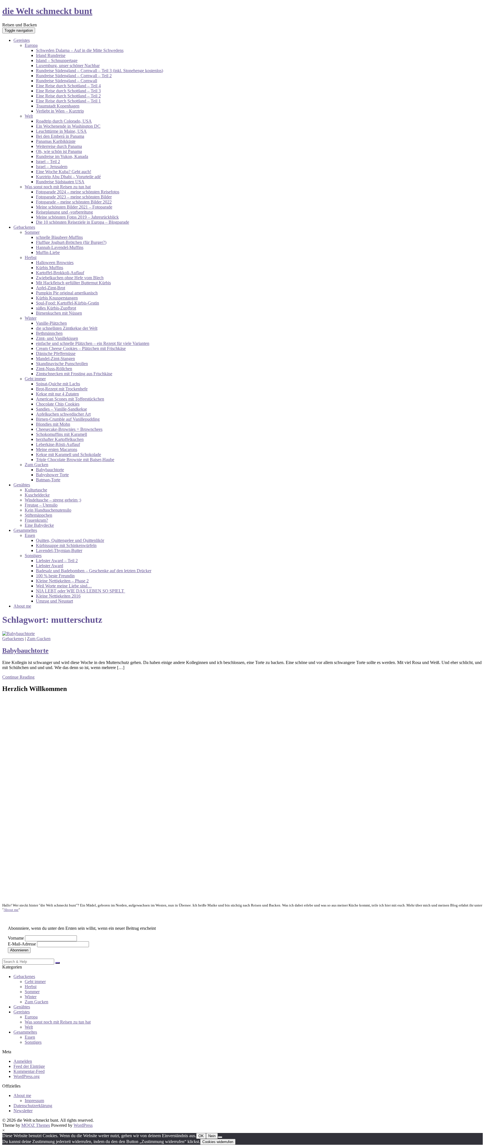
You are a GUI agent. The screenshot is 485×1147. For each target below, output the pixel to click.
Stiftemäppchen (38, 515)
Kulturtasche (36, 489)
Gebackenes (24, 227)
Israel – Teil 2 (48, 161)
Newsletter (23, 1110)
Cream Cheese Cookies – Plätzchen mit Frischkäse (81, 348)
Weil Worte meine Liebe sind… (64, 585)
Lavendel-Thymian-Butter (59, 550)
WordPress (83, 1125)
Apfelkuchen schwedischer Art (63, 414)
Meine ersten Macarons (56, 449)
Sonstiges (33, 555)
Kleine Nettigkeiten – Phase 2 (62, 580)
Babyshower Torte (52, 474)
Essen (30, 535)
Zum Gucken (36, 464)
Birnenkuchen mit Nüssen (59, 313)
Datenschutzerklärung (32, 1105)
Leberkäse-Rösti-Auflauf (58, 444)
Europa (31, 45)
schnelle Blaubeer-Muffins (59, 237)
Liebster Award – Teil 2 (57, 560)
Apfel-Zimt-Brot (50, 287)
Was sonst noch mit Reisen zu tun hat (58, 186)
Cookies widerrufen (217, 1142)
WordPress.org (26, 1076)
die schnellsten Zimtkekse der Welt (66, 328)
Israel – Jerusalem (51, 166)
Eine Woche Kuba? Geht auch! (63, 171)
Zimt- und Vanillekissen (57, 338)
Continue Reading (18, 677)
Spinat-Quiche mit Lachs (58, 383)
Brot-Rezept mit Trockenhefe (62, 388)
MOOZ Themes (35, 1125)
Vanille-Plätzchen (51, 323)
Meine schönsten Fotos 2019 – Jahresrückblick (77, 217)
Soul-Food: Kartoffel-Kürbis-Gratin (67, 303)
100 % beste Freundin (55, 575)
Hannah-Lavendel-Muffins (59, 247)
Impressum (34, 1100)
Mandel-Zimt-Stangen (55, 358)
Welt (29, 116)
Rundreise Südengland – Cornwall (66, 80)
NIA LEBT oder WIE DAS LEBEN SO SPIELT (80, 591)
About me (22, 606)
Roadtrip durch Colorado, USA (64, 121)
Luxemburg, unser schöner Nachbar (68, 65)
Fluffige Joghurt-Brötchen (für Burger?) (71, 242)
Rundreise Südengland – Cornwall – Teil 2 (74, 75)
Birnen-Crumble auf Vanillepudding (68, 419)
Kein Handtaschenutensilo (48, 510)
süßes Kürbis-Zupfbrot (56, 308)
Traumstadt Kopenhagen (57, 106)
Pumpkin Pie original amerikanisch (67, 292)
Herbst (30, 257)
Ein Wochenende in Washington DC (68, 126)
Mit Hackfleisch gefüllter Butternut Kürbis (73, 282)
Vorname (16, 938)
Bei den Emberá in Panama (60, 136)
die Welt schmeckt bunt (47, 11)
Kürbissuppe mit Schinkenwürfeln (66, 545)
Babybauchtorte (50, 469)
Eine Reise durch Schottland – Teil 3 (68, 90)
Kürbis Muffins (49, 267)
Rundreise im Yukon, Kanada (62, 156)
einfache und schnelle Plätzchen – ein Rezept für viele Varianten (92, 343)
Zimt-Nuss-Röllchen (54, 368)
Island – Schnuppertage (56, 60)
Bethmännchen (49, 333)
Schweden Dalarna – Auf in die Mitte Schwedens (79, 50)
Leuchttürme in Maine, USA (61, 131)
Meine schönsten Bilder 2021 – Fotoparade (74, 207)
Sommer (32, 232)
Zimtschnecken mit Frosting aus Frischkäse (74, 373)
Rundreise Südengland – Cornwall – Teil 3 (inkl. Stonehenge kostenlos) (99, 70)
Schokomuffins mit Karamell (61, 434)
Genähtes (21, 484)
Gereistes (21, 40)
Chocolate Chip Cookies (57, 404)
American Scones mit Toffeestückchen (70, 399)
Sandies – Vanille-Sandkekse (61, 409)
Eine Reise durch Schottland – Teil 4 (68, 85)
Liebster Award (49, 565)
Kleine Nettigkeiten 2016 (58, 596)
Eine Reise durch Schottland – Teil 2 (68, 95)
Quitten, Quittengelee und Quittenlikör (70, 540)
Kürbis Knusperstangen (57, 298)
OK (201, 1136)
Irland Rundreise (50, 55)
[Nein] (220, 1137)
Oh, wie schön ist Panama (59, 151)
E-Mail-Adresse (22, 944)
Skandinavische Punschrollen (62, 363)
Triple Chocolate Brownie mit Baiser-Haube (75, 459)
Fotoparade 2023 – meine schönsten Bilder (74, 196)
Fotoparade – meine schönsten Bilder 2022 (74, 202)
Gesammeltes (25, 530)
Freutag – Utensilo (41, 505)
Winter (30, 318)
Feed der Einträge (29, 1066)
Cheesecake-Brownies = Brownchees (69, 429)
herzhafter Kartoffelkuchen (60, 439)
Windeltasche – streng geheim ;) (53, 500)
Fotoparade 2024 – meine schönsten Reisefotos (77, 191)
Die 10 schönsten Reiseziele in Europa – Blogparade (82, 222)
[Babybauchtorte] (18, 633)
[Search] (57, 963)
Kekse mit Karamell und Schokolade (68, 454)
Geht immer (35, 378)
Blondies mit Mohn (53, 424)
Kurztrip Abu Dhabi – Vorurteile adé (68, 176)
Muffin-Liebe (48, 252)
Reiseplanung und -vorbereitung (64, 212)
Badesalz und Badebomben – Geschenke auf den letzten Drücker (93, 570)
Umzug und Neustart (54, 601)
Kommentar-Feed (29, 1071)
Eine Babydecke (39, 525)
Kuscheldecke (37, 495)
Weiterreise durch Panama (59, 146)
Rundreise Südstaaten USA (60, 181)
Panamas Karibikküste (56, 141)
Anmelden (22, 1061)
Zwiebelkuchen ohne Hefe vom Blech (70, 277)
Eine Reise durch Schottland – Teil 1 (68, 101)
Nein (212, 1136)
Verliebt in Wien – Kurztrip (60, 111)
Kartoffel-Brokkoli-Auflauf (60, 272)
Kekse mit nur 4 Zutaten (57, 394)
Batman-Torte (48, 479)
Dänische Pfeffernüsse (56, 353)
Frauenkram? (36, 520)
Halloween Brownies (55, 262)
